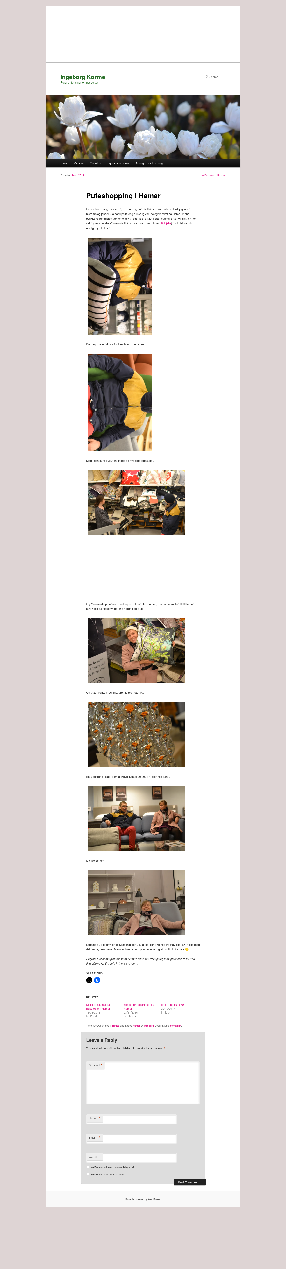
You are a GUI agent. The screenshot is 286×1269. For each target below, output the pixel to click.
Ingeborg (149, 1025)
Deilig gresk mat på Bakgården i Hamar (98, 1006)
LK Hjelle (165, 223)
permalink (175, 1025)
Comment (95, 1065)
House (115, 1025)
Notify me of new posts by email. (108, 1174)
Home (64, 163)
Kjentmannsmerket (119, 163)
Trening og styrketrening (149, 163)
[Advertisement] (143, 33)
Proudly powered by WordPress (143, 1199)
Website (93, 1157)
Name (95, 1118)
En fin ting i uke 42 (172, 1005)
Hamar (136, 1025)
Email (95, 1138)
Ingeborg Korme (83, 76)
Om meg (79, 163)
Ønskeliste (96, 163)
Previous (208, 175)
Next (221, 175)
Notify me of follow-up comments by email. (113, 1167)
